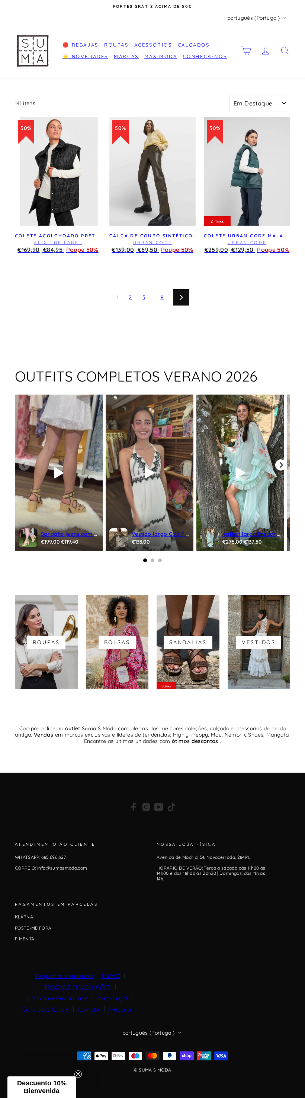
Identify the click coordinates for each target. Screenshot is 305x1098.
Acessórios (153, 45)
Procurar (120, 1009)
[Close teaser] (78, 1074)
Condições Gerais (45, 1009)
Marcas (126, 56)
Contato (88, 1009)
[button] (41, 1087)
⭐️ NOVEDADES (85, 56)
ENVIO (110, 976)
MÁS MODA (160, 56)
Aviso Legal (112, 998)
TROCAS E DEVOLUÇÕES (77, 987)
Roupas (116, 45)
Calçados (194, 45)
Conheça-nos (205, 56)
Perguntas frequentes (64, 976)
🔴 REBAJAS (80, 45)
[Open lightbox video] (59, 473)
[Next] (280, 465)
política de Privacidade (57, 998)
